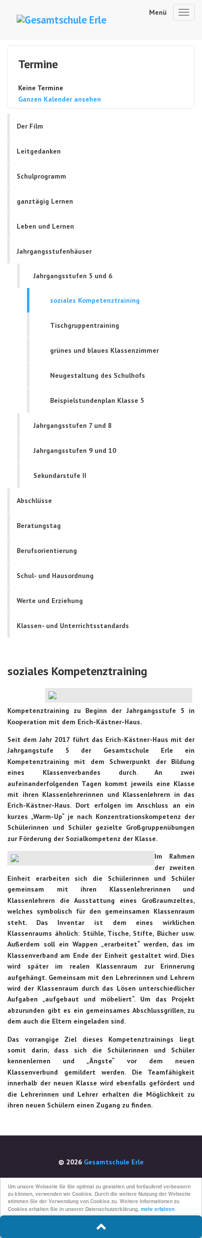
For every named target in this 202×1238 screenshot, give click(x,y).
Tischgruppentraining (84, 325)
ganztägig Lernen (45, 201)
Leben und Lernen (45, 226)
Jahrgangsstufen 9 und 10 (74, 450)
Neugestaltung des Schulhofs (97, 375)
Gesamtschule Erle (114, 1162)
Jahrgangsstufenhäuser (54, 251)
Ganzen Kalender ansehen (59, 99)
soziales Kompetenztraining (95, 300)
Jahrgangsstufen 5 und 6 (72, 275)
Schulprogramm (41, 176)
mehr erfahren (158, 1209)
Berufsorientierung (47, 550)
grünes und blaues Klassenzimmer (104, 350)
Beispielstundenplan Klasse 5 (97, 400)
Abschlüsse (34, 500)
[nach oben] (101, 1226)
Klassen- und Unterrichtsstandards (73, 625)
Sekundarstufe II (59, 475)
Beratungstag (39, 525)
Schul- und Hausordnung (55, 575)
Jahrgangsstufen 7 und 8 (72, 425)
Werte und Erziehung (50, 600)
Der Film (30, 126)
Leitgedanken (39, 151)
